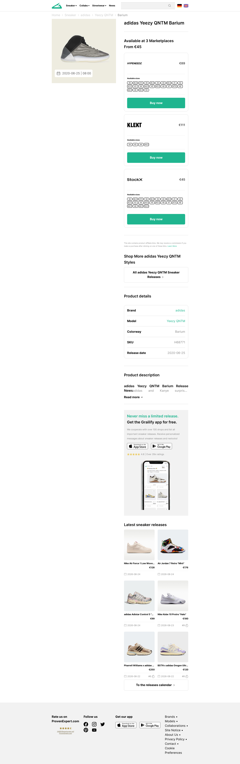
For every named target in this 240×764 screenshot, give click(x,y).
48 (180, 86)
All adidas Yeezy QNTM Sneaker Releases (156, 275)
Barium (123, 15)
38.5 (152, 83)
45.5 (158, 86)
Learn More (172, 246)
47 (169, 86)
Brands (170, 717)
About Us (171, 735)
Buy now (156, 103)
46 (163, 86)
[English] (186, 5)
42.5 (130, 86)
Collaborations (175, 726)
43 (135, 86)
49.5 (141, 90)
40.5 (169, 83)
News (112, 5)
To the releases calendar (154, 685)
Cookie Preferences (173, 750)
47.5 (174, 86)
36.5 (135, 83)
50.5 (146, 206)
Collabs (84, 5)
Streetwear (98, 5)
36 (129, 83)
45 (152, 86)
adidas (85, 15)
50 (146, 90)
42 (180, 83)
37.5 (141, 83)
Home (56, 15)
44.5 (146, 86)
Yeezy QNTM (104, 15)
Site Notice (172, 730)
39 (158, 83)
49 (135, 90)
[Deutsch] (179, 5)
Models (170, 721)
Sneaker (70, 5)
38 (146, 83)
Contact (170, 744)
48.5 (130, 90)
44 (141, 86)
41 (175, 83)
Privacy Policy (174, 739)
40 (163, 83)
